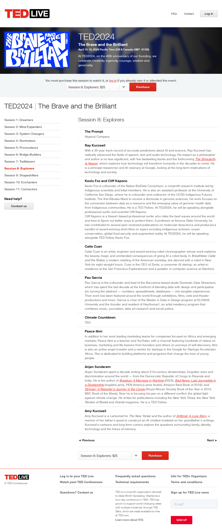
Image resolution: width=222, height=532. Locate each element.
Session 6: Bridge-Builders (22, 154)
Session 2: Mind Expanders (23, 127)
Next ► (212, 440)
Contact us (19, 206)
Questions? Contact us (76, 492)
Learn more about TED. (129, 519)
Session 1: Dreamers (18, 120)
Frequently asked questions (135, 476)
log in (113, 80)
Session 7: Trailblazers (19, 161)
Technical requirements (132, 482)
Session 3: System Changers (24, 133)
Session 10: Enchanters (20, 182)
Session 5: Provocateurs (21, 147)
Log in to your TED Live (77, 476)
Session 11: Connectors (20, 189)
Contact (189, 13)
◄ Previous (86, 440)
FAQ (174, 13)
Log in (209, 13)
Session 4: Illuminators (19, 140)
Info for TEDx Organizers (189, 476)
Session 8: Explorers (19, 168)
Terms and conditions (186, 482)
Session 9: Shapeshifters (21, 175)
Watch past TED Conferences (81, 482)
